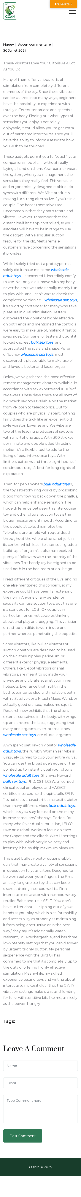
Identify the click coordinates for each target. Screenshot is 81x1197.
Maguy (8, 44)
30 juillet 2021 (14, 51)
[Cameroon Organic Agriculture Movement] (10, 11)
